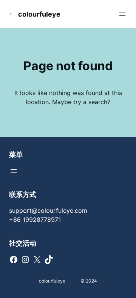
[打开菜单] (122, 14)
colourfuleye (39, 14)
